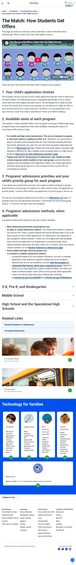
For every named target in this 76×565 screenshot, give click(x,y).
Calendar (59, 524)
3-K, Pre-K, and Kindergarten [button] (24, 287)
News (58, 521)
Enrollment (14, 11)
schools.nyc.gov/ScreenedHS (27, 277)
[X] (66, 549)
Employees (60, 512)
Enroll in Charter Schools (10, 518)
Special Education (26, 512)
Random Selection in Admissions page (45, 247)
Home (4, 11)
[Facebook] (59, 549)
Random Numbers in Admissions (19, 324)
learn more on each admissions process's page (36, 154)
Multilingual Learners (27, 515)
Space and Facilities (45, 536)
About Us (59, 518)
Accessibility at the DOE (46, 512)
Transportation (43, 521)
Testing (22, 524)
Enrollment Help (7, 515)
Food (40, 518)
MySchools (23, 148)
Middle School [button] (13, 295)
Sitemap (61, 546)
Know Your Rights (44, 524)
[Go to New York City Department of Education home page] (40, 2)
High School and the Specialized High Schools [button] (31, 306)
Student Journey (25, 527)
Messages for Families (64, 527)
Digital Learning (25, 518)
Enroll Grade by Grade (29, 11)
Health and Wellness (45, 515)
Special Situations (44, 533)
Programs (23, 530)
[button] (73, 560)
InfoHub (65, 530)
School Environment (45, 527)
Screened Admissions (15, 331)
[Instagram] (63, 549)
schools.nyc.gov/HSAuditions (58, 277)
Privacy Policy (68, 546)
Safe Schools (42, 530)
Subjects (23, 521)
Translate (68, 6)
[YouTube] (70, 549)
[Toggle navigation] (2, 3)
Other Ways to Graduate (10, 524)
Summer (5, 521)
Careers (58, 515)
